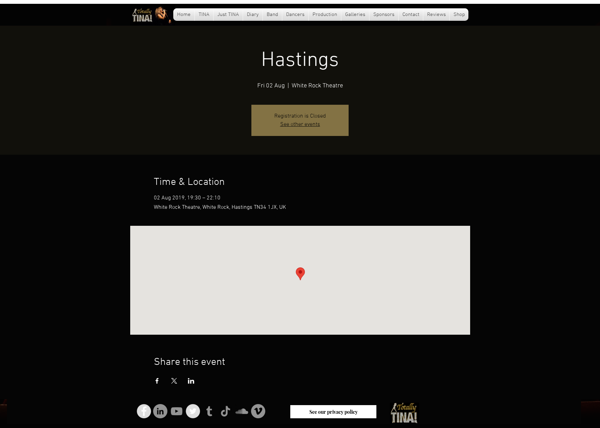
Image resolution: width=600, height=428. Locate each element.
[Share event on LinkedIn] (191, 381)
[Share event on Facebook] (157, 381)
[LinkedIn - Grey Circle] (160, 411)
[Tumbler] (209, 411)
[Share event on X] (174, 381)
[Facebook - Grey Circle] (144, 411)
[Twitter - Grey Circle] (193, 411)
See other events (300, 124)
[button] (252, 14)
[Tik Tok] (225, 411)
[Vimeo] (258, 411)
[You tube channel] (176, 411)
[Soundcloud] (242, 411)
